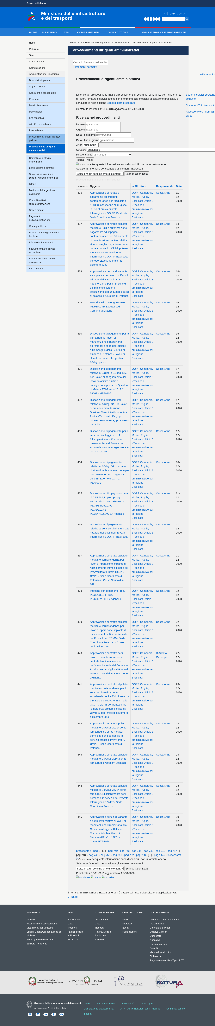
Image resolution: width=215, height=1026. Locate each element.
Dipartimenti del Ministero (39, 927)
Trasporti (72, 927)
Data (179, 186)
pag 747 (172, 850)
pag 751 (117, 855)
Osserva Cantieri (158, 932)
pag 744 (136, 850)
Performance (35, 111)
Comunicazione (117, 32)
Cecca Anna (163, 192)
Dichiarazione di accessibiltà (98, 1008)
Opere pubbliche (37, 226)
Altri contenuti (36, 268)
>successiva (174, 855)
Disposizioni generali (40, 80)
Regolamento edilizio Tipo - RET (167, 960)
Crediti (87, 1003)
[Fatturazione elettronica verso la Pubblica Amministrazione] (169, 981)
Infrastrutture (74, 919)
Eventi (125, 927)
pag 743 (124, 850)
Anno (79, 145)
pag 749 (93, 855)
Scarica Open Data (136, 173)
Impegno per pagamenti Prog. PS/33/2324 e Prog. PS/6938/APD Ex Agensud (107, 594)
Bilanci (32, 184)
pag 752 (129, 855)
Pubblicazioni (129, 932)
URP (172, 13)
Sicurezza (73, 939)
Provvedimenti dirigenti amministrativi (42, 148)
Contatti (183, 13)
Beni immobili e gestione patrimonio (42, 192)
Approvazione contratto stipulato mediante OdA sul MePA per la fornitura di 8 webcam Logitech (109, 758)
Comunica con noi (175, 1008)
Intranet (87, 1014)
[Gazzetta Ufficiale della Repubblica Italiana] (87, 981)
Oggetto (81, 129)
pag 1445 (159, 855)
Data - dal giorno (86, 134)
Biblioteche (155, 956)
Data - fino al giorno (87, 140)
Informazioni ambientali (41, 242)
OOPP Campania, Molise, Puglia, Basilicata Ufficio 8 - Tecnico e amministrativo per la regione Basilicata (142, 205)
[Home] (31, 15)
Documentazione (158, 944)
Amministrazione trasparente (95, 42)
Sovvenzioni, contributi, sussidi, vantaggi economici (43, 176)
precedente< (83, 850)
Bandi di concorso (38, 105)
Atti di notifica (157, 923)
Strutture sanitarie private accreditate (42, 251)
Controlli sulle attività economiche (40, 160)
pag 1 (97, 850)
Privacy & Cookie (106, 1003)
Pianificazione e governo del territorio (44, 234)
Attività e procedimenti (40, 124)
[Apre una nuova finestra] (83, 877)
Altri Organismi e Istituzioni (40, 939)
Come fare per (88, 32)
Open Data (155, 936)
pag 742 (113, 850)
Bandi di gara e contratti (121, 102)
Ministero (49, 32)
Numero (81, 124)
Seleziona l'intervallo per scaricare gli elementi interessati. (109, 168)
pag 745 (148, 850)
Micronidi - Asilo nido (160, 952)
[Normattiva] (128, 981)
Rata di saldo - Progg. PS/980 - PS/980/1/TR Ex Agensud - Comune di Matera (108, 306)
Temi (67, 32)
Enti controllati (36, 118)
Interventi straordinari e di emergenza (42, 260)
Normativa (155, 940)
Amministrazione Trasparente (163, 32)
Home (33, 32)
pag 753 (140, 855)
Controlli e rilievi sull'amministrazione (39, 202)
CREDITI (73, 896)
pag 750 (105, 855)
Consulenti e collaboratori (42, 93)
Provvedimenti (122, 42)
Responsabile (84, 154)
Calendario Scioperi (160, 927)
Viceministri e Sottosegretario (41, 923)
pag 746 (160, 850)
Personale (34, 99)
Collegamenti (159, 912)
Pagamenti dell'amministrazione (39, 218)
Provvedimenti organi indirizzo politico (45, 138)
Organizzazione (37, 86)
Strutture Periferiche (36, 943)
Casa (70, 923)
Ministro (30, 919)
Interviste (127, 923)
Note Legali (147, 1003)
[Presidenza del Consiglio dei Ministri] (45, 981)
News (125, 919)
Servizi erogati (36, 210)
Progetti (154, 948)
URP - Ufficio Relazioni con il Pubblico (140, 1008)
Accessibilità (128, 1003)
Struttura (81, 149)
